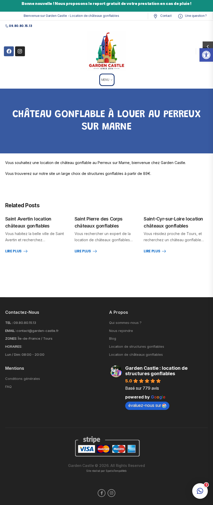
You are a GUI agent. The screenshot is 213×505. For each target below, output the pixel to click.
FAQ (8, 387)
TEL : (9, 323)
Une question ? (195, 16)
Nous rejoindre (121, 331)
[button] (206, 55)
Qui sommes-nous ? (125, 323)
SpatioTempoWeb (116, 471)
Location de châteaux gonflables (136, 355)
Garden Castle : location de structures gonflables (156, 370)
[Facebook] (9, 51)
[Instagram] (20, 51)
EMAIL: (10, 331)
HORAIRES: (13, 346)
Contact (165, 16)
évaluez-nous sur (144, 405)
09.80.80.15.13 (25, 323)
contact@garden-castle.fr (37, 331)
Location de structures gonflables (136, 346)
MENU (105, 79)
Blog (112, 338)
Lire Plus (13, 251)
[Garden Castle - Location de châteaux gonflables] (107, 51)
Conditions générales (22, 379)
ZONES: (11, 338)
